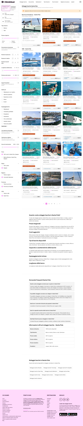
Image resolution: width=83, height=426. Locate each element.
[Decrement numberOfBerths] (13, 62)
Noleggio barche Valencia (36, 378)
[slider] (2, 38)
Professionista (5, 405)
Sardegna (49, 398)
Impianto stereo (7, 121)
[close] (80, 11)
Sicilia (48, 401)
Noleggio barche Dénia (60, 374)
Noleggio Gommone (51, 414)
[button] (31, 31)
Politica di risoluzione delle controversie (10, 417)
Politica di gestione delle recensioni (9, 419)
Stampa (4, 403)
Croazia (48, 403)
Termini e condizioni (6, 410)
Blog (3, 420)
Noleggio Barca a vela (51, 410)
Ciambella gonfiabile (8, 111)
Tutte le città (6, 193)
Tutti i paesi (6, 165)
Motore (5, 28)
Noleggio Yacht (50, 416)
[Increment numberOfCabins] (18, 58)
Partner (3, 413)
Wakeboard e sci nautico (9, 92)
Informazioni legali (6, 411)
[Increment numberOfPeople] (18, 55)
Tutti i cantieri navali (51, 417)
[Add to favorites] (80, 19)
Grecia (48, 405)
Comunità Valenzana (37, 7)
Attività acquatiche (8, 94)
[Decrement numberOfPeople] (13, 54)
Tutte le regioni (7, 174)
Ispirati (72, 1)
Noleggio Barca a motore (52, 412)
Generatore (6, 116)
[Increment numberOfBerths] (18, 62)
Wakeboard (6, 109)
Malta (48, 404)
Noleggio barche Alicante (36, 367)
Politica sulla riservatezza (7, 407)
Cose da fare (31, 1)
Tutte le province (7, 184)
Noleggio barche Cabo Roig (36, 371)
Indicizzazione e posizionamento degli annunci (11, 416)
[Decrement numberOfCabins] (13, 58)
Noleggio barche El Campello (65, 367)
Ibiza (48, 407)
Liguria (48, 400)
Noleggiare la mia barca (7, 404)
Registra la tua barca (65, 1)
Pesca (5, 99)
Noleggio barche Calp (35, 374)
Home (23, 7)
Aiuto (3, 398)
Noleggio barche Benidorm (51, 371)
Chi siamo (4, 400)
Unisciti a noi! (5, 414)
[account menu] (80, 2)
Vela (5, 30)
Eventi (5, 101)
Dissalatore (6, 114)
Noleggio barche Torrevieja (50, 367)
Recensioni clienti (27, 408)
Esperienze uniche (8, 97)
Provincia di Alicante (45, 7)
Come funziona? (5, 401)
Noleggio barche (23, 1)
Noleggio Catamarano (51, 413)
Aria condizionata (8, 118)
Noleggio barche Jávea (47, 374)
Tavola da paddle (8, 123)
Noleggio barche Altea (64, 371)
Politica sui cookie (5, 408)
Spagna (32, 7)
